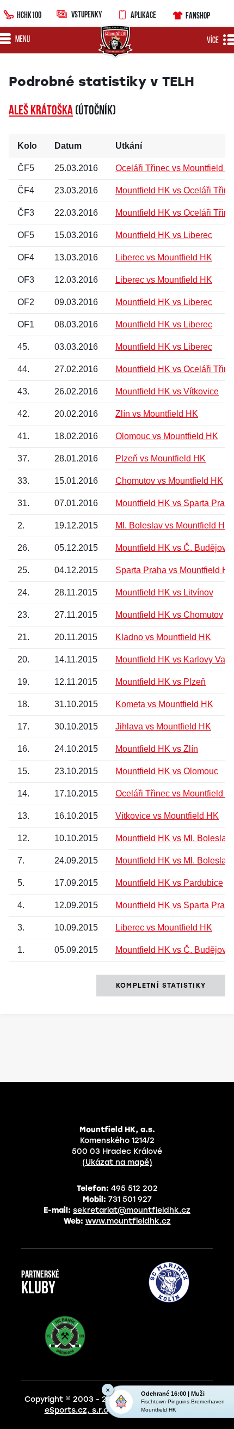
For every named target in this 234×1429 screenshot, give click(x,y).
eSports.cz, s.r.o (76, 1410)
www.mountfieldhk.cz (128, 1221)
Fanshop (198, 15)
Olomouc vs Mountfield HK (166, 436)
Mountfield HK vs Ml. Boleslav (173, 838)
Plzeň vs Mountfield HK (160, 458)
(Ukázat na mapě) (117, 1162)
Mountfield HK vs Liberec (163, 235)
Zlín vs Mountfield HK (156, 413)
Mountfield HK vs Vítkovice (167, 391)
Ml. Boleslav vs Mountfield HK (173, 525)
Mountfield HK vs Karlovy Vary (173, 659)
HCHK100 (29, 14)
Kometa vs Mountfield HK (164, 704)
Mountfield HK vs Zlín (156, 748)
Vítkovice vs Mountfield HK (167, 815)
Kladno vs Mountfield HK (163, 637)
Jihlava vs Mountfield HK (163, 726)
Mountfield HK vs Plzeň (160, 681)
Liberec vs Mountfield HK (163, 257)
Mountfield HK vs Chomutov (169, 614)
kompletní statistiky (161, 985)
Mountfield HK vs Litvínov (164, 592)
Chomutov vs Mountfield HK (169, 480)
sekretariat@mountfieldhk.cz (131, 1210)
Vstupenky (86, 14)
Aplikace (143, 14)
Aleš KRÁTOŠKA (41, 111)
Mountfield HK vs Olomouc (166, 771)
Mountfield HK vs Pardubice (169, 882)
